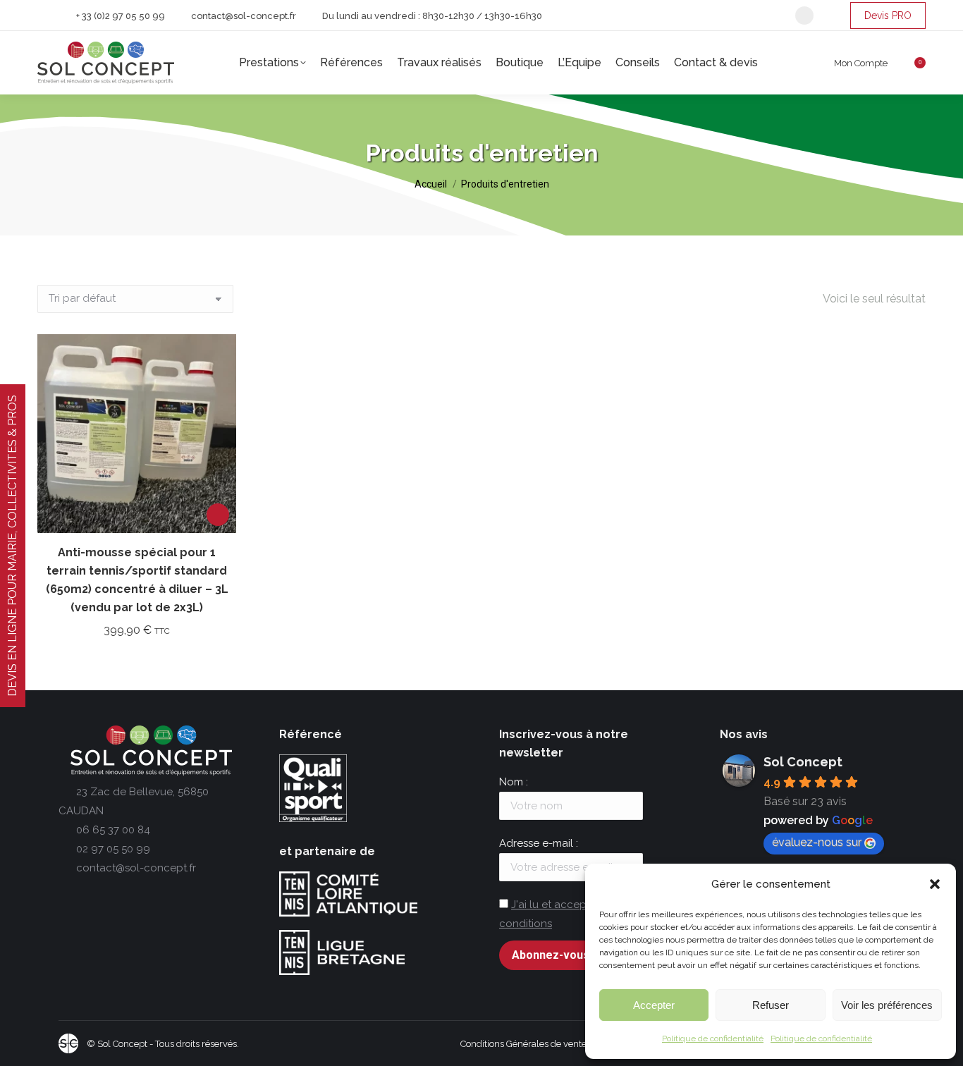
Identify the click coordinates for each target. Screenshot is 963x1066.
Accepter (654, 1005)
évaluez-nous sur (816, 842)
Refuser (770, 1005)
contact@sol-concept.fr (243, 16)
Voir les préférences (887, 1005)
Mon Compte (861, 63)
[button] (935, 884)
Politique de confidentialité (712, 1038)
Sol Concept (802, 761)
